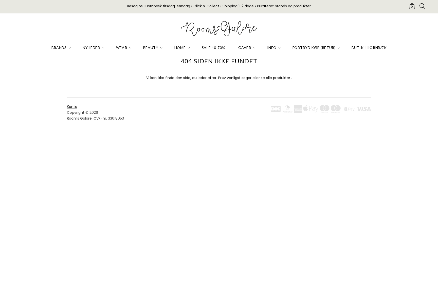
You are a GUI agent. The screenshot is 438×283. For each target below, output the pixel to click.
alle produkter (278, 77)
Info (272, 47)
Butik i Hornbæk (369, 47)
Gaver (244, 47)
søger (246, 77)
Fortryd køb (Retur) (314, 47)
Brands (59, 47)
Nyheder (91, 47)
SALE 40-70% (213, 47)
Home (180, 47)
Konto (72, 106)
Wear (121, 47)
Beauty (150, 47)
